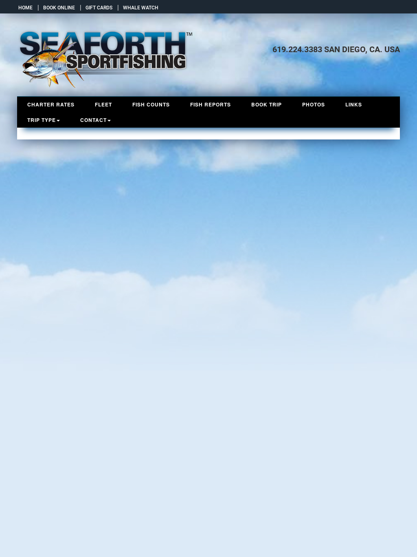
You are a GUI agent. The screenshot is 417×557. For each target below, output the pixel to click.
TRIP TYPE (41, 120)
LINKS (353, 104)
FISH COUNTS (151, 104)
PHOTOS (313, 104)
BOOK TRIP (266, 104)
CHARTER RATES (51, 104)
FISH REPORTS (210, 104)
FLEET (103, 104)
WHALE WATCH (139, 8)
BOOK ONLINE (58, 8)
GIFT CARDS (97, 8)
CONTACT (93, 120)
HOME (25, 8)
